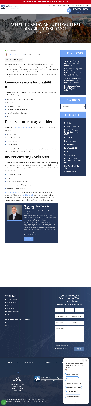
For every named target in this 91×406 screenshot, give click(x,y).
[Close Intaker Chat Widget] (86, 360)
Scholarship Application (40, 401)
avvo (47, 239)
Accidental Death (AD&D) (12, 311)
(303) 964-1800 (80, 9)
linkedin (40, 239)
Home (48, 5)
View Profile (29, 239)
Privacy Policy (64, 345)
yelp (44, 239)
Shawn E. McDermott (15, 55)
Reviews (78, 5)
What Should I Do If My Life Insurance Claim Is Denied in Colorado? (72, 80)
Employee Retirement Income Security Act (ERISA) (71, 132)
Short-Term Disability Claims (71, 167)
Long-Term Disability (71, 148)
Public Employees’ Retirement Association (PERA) (72, 160)
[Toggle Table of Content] (20, 60)
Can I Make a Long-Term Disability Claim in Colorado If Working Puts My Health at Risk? (73, 72)
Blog (72, 5)
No (7, 326)
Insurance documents (12, 192)
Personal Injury (69, 155)
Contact (86, 5)
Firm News (68, 137)
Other (7, 314)
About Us (66, 5)
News (66, 151)
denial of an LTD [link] (28, 195)
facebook (37, 239)
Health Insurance (70, 141)
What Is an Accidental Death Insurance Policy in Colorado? (73, 63)
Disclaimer (57, 345)
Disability (23, 55)
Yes (7, 323)
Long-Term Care (10, 308)
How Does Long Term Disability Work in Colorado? (72, 88)
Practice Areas (57, 5)
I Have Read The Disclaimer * (62, 348)
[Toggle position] (83, 360)
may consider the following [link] (21, 127)
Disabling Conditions (71, 126)
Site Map (17, 401)
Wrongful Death (70, 172)
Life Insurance (69, 144)
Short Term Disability (11, 299)
